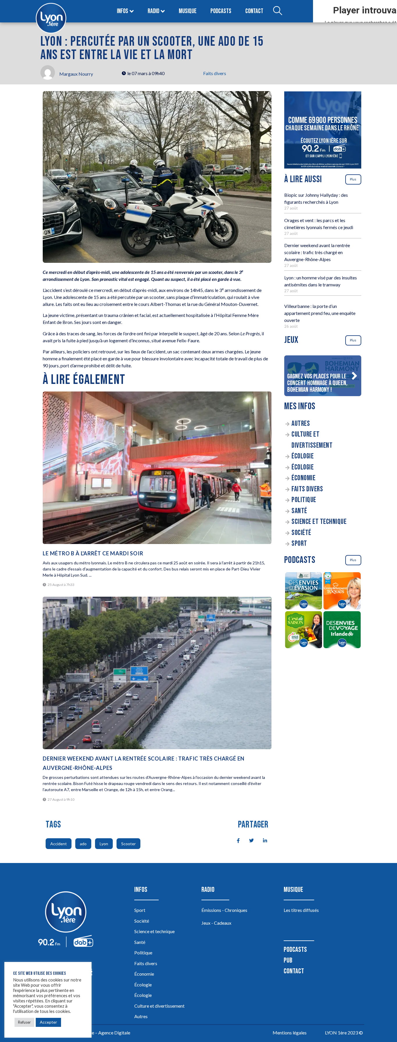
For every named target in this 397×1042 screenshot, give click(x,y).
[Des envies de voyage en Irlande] (342, 630)
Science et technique (319, 521)
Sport (299, 543)
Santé (299, 510)
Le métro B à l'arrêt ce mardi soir (93, 553)
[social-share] (235, 840)
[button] (354, 375)
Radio (153, 11)
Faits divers (214, 73)
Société (301, 532)
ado (83, 843)
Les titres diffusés (301, 910)
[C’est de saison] (303, 630)
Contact (254, 11)
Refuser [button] (24, 1022)
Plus (353, 179)
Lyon (104, 843)
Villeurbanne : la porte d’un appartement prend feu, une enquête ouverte (319, 313)
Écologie (303, 456)
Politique (304, 499)
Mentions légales (290, 1032)
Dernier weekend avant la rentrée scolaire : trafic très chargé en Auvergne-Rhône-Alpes (317, 252)
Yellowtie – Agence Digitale (103, 1032)
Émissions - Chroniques (224, 910)
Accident (58, 843)
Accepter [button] (48, 1022)
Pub (288, 960)
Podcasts (220, 11)
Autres (301, 423)
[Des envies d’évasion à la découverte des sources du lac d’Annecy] (303, 591)
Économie (303, 478)
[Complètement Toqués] (342, 591)
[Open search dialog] (277, 11)
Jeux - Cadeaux (216, 923)
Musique (187, 11)
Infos (122, 11)
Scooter (128, 843)
